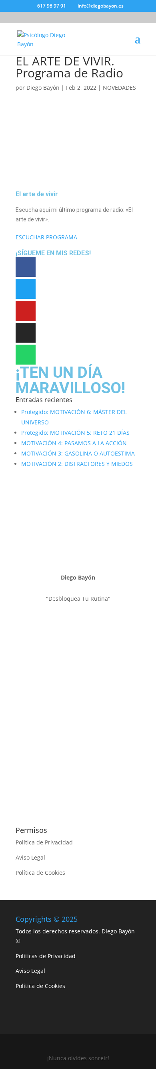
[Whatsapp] (26, 355)
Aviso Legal (30, 857)
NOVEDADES (119, 87)
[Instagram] (26, 333)
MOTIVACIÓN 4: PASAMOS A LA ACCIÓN (74, 443)
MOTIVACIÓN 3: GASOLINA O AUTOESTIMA (78, 453)
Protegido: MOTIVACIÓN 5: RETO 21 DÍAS (75, 432)
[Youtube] (26, 311)
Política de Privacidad (44, 842)
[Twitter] (26, 289)
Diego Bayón (43, 87)
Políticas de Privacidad (46, 956)
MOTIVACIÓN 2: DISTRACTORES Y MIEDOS (77, 463)
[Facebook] (26, 267)
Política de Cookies (40, 872)
